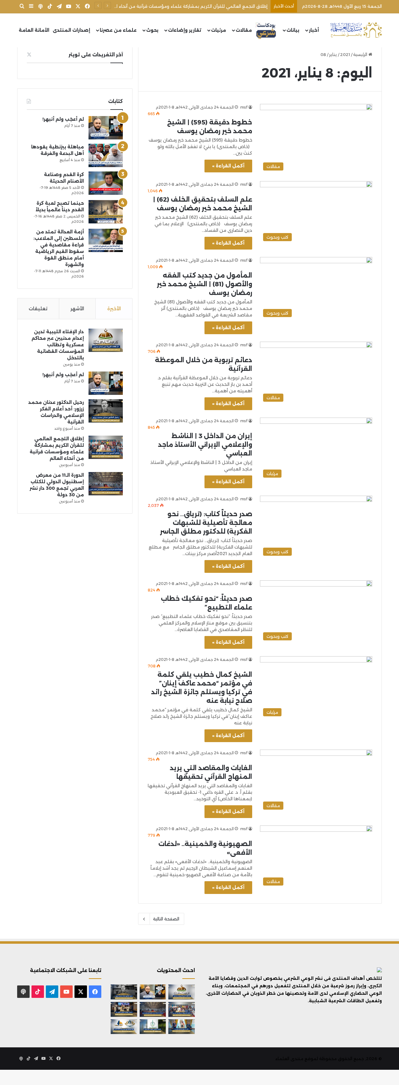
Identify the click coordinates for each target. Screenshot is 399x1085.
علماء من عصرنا (118, 30)
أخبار (314, 30)
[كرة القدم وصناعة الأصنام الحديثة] (106, 183)
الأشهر (77, 308)
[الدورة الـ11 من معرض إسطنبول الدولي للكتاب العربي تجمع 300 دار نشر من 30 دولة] (106, 483)
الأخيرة (114, 308)
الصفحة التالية (166, 918)
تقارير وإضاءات (184, 30)
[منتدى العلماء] (356, 30)
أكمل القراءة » (228, 166)
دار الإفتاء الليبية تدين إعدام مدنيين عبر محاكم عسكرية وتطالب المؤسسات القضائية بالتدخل (57, 345)
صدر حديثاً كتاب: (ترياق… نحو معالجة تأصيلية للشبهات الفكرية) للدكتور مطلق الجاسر (206, 522)
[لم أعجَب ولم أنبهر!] (106, 127)
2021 (345, 54)
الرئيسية (360, 54)
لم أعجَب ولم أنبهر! (63, 119)
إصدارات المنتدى (71, 30)
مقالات (244, 30)
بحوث (152, 30)
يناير (333, 54)
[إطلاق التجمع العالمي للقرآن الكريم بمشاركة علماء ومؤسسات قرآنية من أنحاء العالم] (106, 447)
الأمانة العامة (34, 30)
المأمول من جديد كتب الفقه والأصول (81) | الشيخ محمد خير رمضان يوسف (204, 284)
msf (244, 107)
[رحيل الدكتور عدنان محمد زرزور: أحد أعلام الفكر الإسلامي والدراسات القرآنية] (106, 411)
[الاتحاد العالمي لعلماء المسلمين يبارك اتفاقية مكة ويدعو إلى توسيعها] (153, 1026)
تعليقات (38, 308)
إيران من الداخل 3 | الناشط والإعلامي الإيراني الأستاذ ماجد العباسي (205, 444)
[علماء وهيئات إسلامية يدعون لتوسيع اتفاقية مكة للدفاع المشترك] (181, 1026)
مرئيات (218, 30)
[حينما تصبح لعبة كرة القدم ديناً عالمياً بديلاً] (106, 211)
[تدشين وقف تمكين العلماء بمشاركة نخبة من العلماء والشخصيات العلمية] (124, 1009)
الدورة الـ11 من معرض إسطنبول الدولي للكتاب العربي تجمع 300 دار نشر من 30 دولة (187, 6)
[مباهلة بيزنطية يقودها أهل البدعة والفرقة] (106, 155)
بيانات (292, 30)
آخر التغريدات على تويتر (96, 55)
